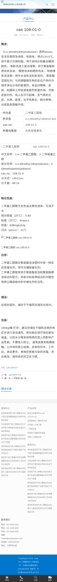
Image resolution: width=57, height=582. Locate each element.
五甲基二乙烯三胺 (34, 425)
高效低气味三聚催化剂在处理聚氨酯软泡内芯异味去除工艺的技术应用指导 (13, 460)
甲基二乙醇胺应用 (34, 437)
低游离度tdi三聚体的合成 (37, 421)
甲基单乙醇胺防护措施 (36, 433)
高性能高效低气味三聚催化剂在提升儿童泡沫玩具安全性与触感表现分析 (13, 471)
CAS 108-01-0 (12, 368)
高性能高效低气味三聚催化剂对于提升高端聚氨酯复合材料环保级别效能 (13, 416)
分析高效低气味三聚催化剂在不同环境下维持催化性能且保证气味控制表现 (13, 427)
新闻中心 (5, 408)
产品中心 (28, 18)
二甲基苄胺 (31, 429)
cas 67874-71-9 (15, 375)
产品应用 (31, 408)
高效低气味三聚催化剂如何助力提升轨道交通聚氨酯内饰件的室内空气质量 (13, 438)
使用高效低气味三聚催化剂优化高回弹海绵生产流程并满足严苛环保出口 (13, 449)
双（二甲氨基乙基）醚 (17, 378)
